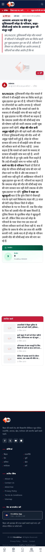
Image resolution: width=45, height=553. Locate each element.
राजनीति (28, 454)
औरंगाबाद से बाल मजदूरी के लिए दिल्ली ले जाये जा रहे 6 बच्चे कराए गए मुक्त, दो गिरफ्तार (29, 348)
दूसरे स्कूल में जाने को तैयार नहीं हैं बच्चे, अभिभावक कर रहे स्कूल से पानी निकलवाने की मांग (28, 337)
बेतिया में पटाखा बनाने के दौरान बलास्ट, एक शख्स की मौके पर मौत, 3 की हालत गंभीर (28, 358)
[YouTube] (16, 440)
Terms (24, 541)
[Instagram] (21, 440)
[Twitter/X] (10, 440)
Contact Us (9, 483)
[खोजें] (42, 4)
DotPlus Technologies (27, 545)
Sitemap (8, 499)
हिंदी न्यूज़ (7, 16)
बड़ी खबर (16, 16)
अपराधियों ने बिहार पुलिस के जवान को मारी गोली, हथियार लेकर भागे (27, 327)
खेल (26, 462)
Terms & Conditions (13, 495)
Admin (11, 84)
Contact (32, 541)
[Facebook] (4, 440)
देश (5, 458)
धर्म (26, 466)
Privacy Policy (11, 491)
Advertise (9, 487)
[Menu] (3, 4)
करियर (6, 462)
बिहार (6, 454)
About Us (9, 479)
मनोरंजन (7, 466)
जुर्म (26, 458)
